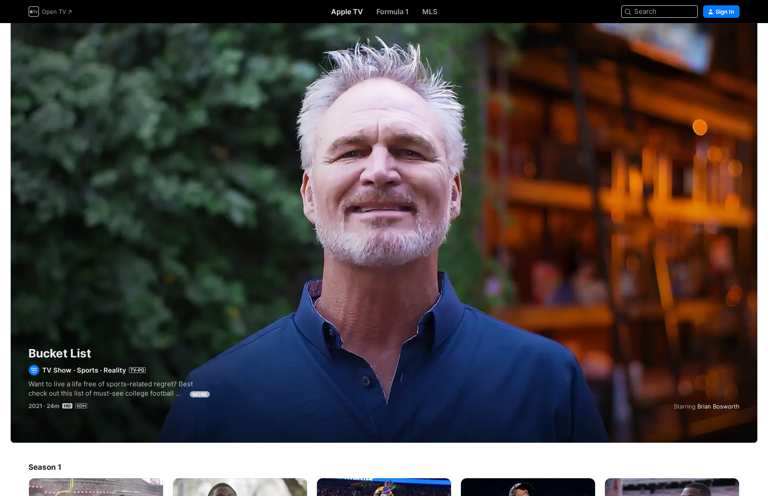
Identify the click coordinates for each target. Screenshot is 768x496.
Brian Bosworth (718, 406)
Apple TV (347, 11)
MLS (429, 11)
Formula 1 (392, 11)
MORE (199, 394)
